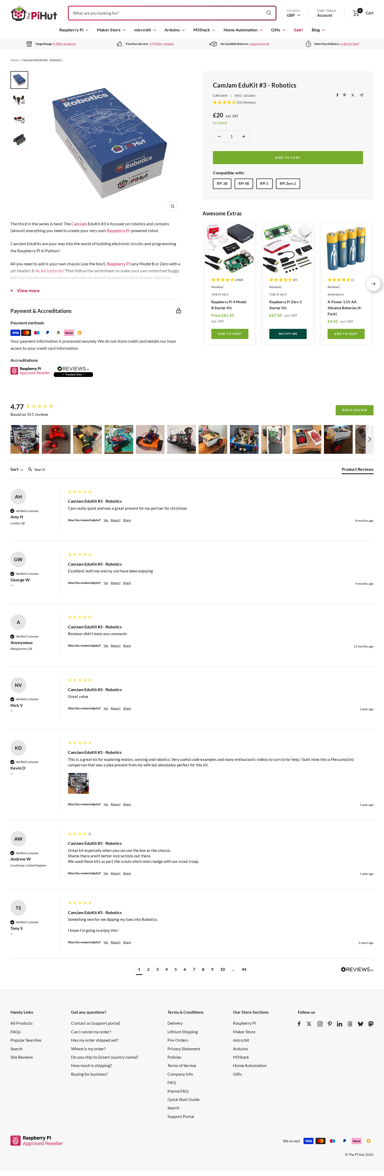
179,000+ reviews (161, 44)
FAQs (15, 1031)
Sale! (298, 29)
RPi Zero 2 (288, 183)
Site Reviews (21, 1056)
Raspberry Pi (71, 29)
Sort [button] (14, 469)
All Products (21, 1022)
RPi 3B (222, 183)
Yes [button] (105, 520)
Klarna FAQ (178, 1090)
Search (16, 1048)
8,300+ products (64, 44)
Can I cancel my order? (91, 1031)
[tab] (358, 470)
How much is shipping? (91, 1065)
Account (324, 15)
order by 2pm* (350, 44)
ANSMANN (336, 294)
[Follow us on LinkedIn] (339, 1023)
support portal (259, 44)
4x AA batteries (49, 270)
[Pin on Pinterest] (344, 95)
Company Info (180, 1073)
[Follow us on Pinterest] (330, 1023)
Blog (316, 29)
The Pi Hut (220, 294)
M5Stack (201, 29)
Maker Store (109, 29)
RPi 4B (243, 183)
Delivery (175, 1022)
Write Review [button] (354, 410)
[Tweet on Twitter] (353, 95)
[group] (37, 406)
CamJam (220, 95)
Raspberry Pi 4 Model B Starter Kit (228, 304)
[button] (24, 439)
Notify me (288, 333)
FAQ (171, 1082)
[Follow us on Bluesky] (360, 1023)
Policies (174, 1056)
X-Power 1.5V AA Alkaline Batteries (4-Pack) (345, 307)
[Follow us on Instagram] (320, 1023)
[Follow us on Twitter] (309, 1024)
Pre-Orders (177, 1039)
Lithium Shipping (182, 1031)
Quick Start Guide (183, 1099)
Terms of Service (181, 1065)
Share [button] (127, 520)
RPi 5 (264, 183)
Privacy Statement (183, 1048)
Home (14, 60)
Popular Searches (26, 1039)
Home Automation (241, 29)
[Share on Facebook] (337, 95)
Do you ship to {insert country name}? (104, 1056)
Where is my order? (88, 1048)
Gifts (275, 29)
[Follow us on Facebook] (299, 1023)
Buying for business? (89, 1073)
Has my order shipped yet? (94, 1039)
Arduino (172, 29)
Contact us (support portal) (95, 1022)
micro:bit (142, 29)
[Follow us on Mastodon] (371, 1023)
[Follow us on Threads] (350, 1023)
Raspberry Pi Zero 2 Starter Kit (285, 304)
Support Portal (180, 1116)
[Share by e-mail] (361, 95)
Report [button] (115, 520)
